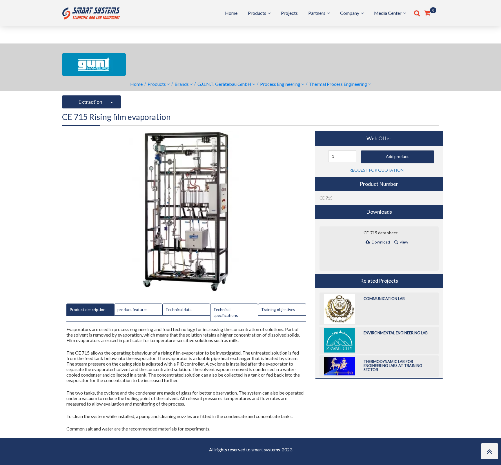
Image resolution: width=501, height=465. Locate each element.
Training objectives (278, 309)
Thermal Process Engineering (338, 84)
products (257, 13)
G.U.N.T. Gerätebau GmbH (224, 84)
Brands (182, 84)
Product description (88, 309)
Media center (388, 13)
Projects (289, 13)
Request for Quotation (376, 170)
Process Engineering (280, 84)
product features (132, 309)
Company (349, 13)
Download (380, 241)
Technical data (179, 309)
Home (231, 13)
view (403, 241)
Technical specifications (225, 312)
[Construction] (91, 12)
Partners (316, 13)
